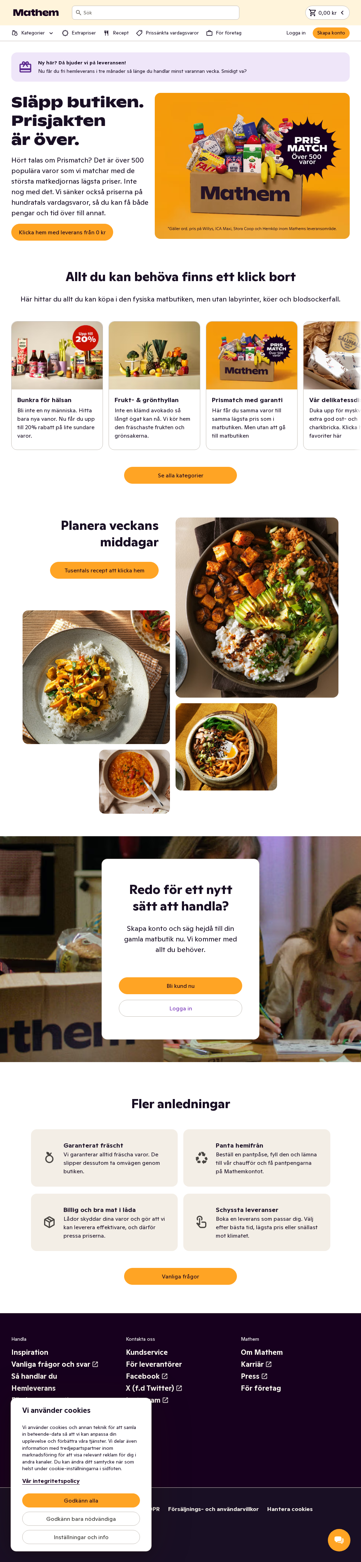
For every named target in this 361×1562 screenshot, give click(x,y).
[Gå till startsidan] (36, 13)
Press (250, 1376)
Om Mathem (262, 1352)
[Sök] (78, 12)
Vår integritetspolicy (51, 1480)
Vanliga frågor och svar (50, 1364)
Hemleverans (33, 1388)
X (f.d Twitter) (150, 1388)
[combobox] (160, 12)
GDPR (152, 1508)
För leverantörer (154, 1364)
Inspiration (29, 1352)
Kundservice (147, 1352)
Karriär (252, 1364)
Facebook (143, 1376)
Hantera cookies (290, 1508)
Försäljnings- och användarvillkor (213, 1508)
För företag (261, 1388)
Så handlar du (34, 1376)
